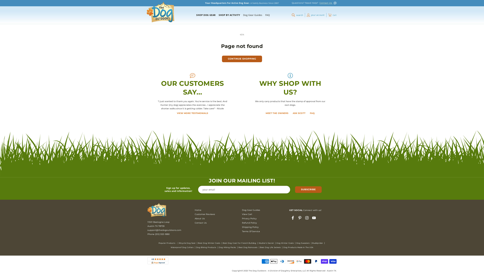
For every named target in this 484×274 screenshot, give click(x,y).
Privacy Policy (249, 218)
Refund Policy (249, 223)
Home (198, 210)
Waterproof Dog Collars (182, 247)
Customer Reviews (205, 214)
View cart (247, 214)
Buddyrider (318, 243)
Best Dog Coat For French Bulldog (240, 243)
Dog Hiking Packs (227, 247)
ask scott (299, 113)
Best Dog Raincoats (248, 247)
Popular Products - (168, 243)
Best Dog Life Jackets (270, 247)
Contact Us (326, 3)
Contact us (201, 223)
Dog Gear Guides (251, 210)
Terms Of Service (251, 231)
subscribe (308, 189)
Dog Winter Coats (285, 243)
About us (200, 218)
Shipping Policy (250, 227)
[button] (298, 15)
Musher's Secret (267, 243)
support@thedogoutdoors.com (164, 230)
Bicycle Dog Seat (187, 243)
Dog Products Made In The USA (298, 247)
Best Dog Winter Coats (209, 243)
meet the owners (277, 113)
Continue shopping (242, 58)
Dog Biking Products (206, 247)
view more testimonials (192, 113)
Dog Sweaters (303, 243)
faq (312, 113)
